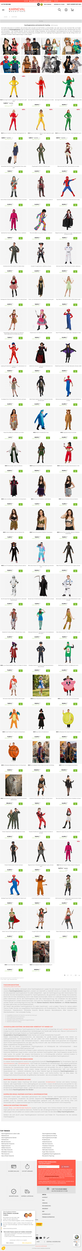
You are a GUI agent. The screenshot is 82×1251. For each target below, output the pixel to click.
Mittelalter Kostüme (7, 1152)
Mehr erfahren (10, 1243)
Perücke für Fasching (48, 1156)
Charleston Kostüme (48, 1145)
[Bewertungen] (13, 1191)
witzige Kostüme (69, 1029)
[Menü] (79, 1235)
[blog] (48, 1238)
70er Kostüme (5, 1154)
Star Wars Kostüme (6, 1149)
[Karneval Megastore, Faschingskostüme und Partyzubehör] (18, 10)
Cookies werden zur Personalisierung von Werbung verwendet (18, 1236)
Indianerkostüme (47, 1141)
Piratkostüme (46, 1139)
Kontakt (45, 1197)
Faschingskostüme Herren (49, 1135)
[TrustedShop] (40, 4)
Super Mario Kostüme (48, 1152)
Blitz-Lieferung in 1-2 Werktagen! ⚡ (41, 1)
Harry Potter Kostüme (7, 1156)
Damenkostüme (23, 1063)
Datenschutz (46, 1214)
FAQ (43, 1200)
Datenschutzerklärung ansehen (10, 1228)
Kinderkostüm (51, 1082)
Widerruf (45, 1208)
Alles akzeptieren (27, 1243)
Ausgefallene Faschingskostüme (51, 1154)
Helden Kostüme (6, 1147)
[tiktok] (38, 1238)
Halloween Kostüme (47, 1149)
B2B (43, 1211)
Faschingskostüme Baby (49, 1133)
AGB (38, 1241)
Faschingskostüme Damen (8, 1137)
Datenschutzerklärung (52, 1176)
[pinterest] (45, 1238)
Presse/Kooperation (48, 1217)
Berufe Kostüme (6, 1141)
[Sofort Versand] (27, 1166)
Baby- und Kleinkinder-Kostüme (20, 1108)
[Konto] (64, 10)
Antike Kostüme (46, 1147)
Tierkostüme (4, 1139)
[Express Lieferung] (27, 1191)
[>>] (79, 975)
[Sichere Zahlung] (13, 1166)
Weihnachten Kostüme (7, 1143)
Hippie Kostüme (5, 1145)
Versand (44, 1203)
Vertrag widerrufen (53, 1241)
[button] (3, 1248)
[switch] (76, 1245)
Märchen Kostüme (47, 1143)
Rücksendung (46, 1205)
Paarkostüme (5, 1135)
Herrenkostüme (9, 1063)
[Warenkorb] (71, 10)
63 (75, 975)
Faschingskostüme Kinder (49, 1137)
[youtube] (41, 1238)
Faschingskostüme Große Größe (10, 1133)
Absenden (66, 1166)
